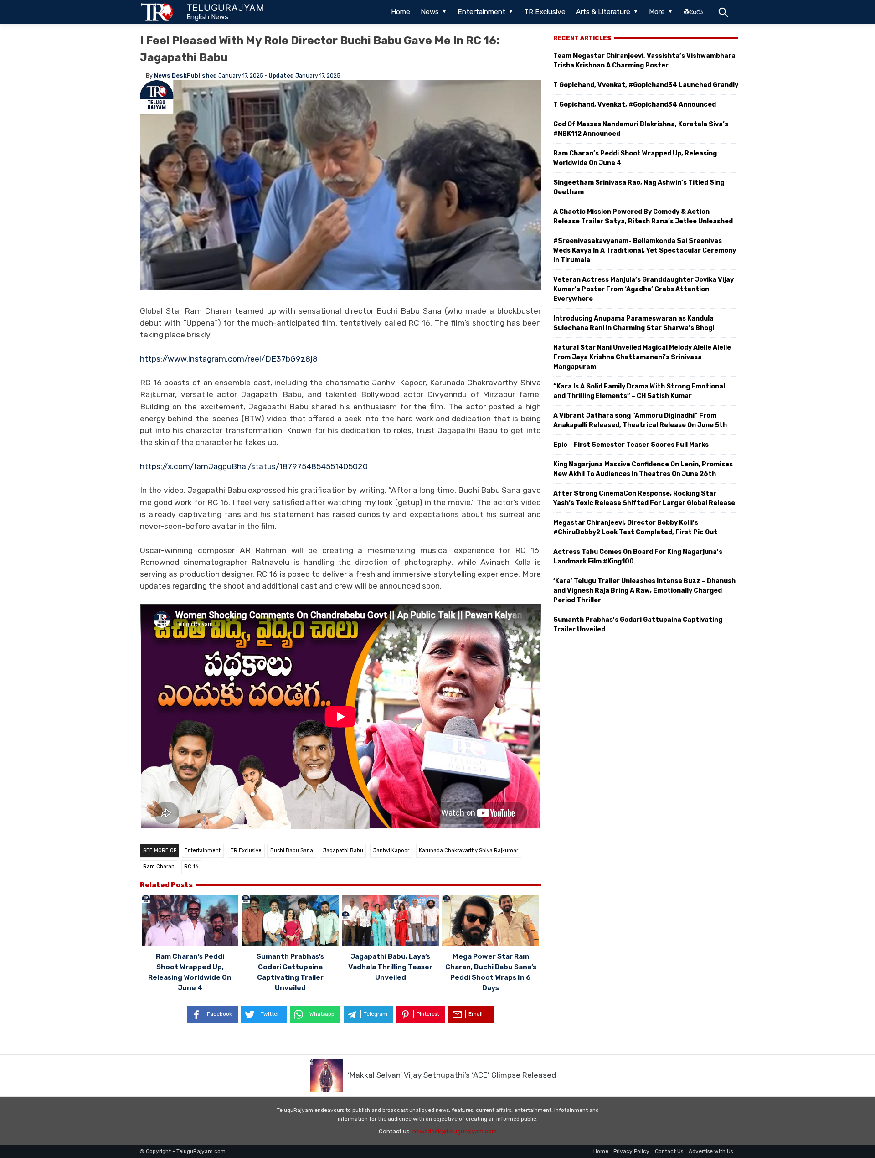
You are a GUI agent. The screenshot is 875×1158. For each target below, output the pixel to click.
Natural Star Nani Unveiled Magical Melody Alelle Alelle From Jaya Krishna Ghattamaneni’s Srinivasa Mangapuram (642, 357)
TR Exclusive (545, 12)
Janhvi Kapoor (391, 850)
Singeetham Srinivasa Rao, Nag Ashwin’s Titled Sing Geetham (638, 187)
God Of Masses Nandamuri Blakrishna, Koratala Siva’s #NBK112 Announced (640, 129)
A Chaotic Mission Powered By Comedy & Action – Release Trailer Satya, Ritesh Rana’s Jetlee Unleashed (643, 216)
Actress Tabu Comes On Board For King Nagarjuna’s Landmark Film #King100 (637, 556)
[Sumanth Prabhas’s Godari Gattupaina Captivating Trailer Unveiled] (290, 921)
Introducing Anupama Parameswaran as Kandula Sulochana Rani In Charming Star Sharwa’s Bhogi (633, 323)
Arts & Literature (603, 12)
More (657, 12)
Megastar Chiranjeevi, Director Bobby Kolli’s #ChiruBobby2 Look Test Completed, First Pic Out (635, 527)
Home (400, 12)
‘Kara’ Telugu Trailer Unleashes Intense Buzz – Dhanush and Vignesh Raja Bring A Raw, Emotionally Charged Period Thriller (644, 590)
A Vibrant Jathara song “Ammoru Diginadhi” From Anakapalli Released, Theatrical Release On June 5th (640, 420)
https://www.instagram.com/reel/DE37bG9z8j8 (229, 358)
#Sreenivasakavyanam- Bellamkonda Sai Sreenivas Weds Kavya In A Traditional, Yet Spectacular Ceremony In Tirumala (644, 250)
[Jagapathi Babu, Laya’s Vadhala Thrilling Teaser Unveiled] (390, 921)
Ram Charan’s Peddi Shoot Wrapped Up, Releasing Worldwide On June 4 (635, 158)
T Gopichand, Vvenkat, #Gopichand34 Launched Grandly (645, 85)
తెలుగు (693, 12)
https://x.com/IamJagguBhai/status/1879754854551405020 (254, 466)
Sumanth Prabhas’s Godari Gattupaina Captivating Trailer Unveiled (637, 624)
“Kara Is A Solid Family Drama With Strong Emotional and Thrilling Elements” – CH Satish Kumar (639, 391)
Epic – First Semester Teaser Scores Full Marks (631, 445)
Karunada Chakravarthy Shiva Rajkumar (468, 850)
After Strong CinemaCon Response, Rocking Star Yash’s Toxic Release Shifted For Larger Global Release (644, 498)
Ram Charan (159, 866)
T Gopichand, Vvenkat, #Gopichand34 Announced (634, 105)
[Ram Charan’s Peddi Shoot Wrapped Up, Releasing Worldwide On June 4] (190, 922)
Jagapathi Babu (343, 850)
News (430, 12)
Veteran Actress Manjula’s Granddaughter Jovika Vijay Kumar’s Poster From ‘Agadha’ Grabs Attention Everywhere (643, 289)
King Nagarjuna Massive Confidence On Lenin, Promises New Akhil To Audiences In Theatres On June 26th (643, 469)
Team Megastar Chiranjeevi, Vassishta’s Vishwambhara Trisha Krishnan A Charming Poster (644, 60)
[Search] (723, 12)
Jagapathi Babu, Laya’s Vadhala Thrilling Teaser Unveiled (390, 967)
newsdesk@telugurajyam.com (454, 1131)
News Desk (170, 75)
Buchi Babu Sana (291, 850)
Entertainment (481, 12)
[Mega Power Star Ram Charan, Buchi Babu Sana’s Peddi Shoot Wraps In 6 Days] (490, 921)
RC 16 (191, 866)
